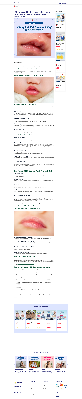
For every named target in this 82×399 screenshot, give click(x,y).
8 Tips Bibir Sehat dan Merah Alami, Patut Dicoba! (26, 264)
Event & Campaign (64, 1)
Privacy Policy (45, 388)
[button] (19, 17)
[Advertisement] (41, 342)
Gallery (60, 3)
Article (59, 1)
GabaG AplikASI (18, 2)
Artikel (31, 385)
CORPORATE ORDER (53, 1)
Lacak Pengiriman (45, 385)
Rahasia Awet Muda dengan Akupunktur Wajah (25, 134)
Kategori (20, 5)
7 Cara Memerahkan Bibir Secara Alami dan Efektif (26, 205)
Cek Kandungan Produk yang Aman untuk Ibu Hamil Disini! (27, 68)
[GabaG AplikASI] (14, 2)
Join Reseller (46, 1)
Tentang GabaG (64, 3)
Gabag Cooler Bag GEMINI (20, 322)
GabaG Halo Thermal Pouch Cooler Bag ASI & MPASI (64, 24)
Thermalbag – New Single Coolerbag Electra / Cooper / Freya (56, 322)
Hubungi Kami (32, 388)
